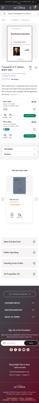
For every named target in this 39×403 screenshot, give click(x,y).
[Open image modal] (19, 44)
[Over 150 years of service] (19, 294)
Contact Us (15, 1)
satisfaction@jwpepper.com (19, 372)
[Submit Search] (4, 13)
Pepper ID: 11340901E (9, 124)
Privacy (21, 398)
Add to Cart (30, 115)
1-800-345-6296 (19, 367)
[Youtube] (23, 350)
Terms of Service (12, 398)
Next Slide (36, 199)
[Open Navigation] (3, 7)
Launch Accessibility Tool (28, 400)
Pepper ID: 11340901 (9, 104)
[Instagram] (19, 350)
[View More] (8, 20)
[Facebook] (11, 350)
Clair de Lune (14, 199)
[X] (15, 350)
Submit (31, 343)
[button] (19, 43)
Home (3, 20)
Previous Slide (2, 199)
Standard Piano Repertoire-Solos (16, 20)
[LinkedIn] (28, 350)
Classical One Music (9, 76)
